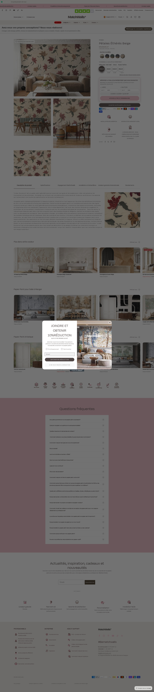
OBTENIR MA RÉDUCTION (59, 359)
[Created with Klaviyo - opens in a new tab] (77, 370)
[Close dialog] (110, 322)
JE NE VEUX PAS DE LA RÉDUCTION (59, 365)
